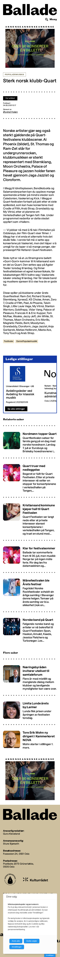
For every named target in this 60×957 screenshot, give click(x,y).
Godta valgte (31, 941)
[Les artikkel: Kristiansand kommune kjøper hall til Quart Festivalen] (30, 518)
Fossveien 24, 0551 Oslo (16, 853)
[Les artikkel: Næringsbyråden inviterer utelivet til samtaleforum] (30, 676)
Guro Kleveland (11, 833)
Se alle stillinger (16, 408)
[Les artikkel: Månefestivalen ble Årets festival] (30, 591)
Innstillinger (50, 955)
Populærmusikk (14, 74)
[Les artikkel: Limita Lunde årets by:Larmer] (30, 709)
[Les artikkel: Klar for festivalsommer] (30, 556)
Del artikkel (10, 98)
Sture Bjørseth (11, 843)
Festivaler (8, 341)
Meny (53, 19)
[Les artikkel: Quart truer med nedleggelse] (30, 477)
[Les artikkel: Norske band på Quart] (30, 629)
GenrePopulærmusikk (26, 341)
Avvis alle (16, 941)
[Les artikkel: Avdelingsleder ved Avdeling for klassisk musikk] (23, 385)
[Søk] (46, 19)
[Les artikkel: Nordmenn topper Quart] (30, 441)
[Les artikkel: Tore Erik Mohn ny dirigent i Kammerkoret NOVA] (30, 738)
